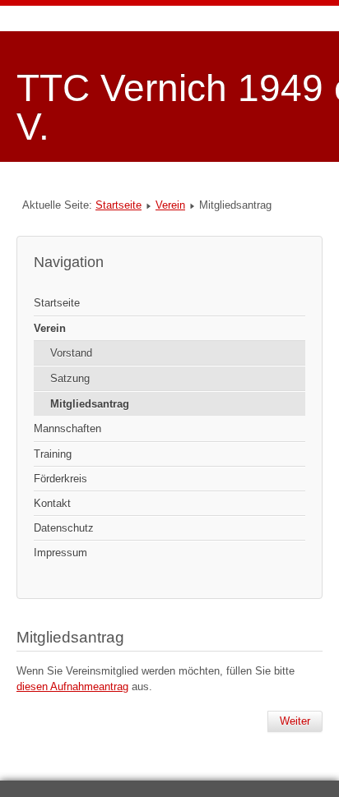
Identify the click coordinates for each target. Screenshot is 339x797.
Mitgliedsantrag (89, 404)
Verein (170, 205)
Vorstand (71, 353)
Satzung (70, 378)
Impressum (60, 552)
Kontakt (52, 503)
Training (53, 454)
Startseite (118, 205)
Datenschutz (64, 528)
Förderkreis (60, 478)
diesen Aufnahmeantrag (72, 686)
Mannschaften (67, 428)
